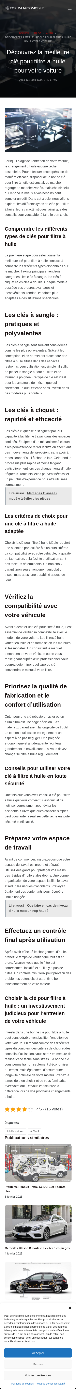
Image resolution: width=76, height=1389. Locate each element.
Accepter (38, 1353)
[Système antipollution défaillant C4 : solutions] (38, 1281)
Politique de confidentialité (50, 1383)
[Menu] (70, 8)
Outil (34, 1131)
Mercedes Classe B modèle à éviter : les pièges (37, 1248)
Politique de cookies (22, 1383)
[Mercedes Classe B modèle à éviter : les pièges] (38, 1224)
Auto (53, 80)
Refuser (38, 1364)
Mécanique (15, 1131)
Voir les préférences (38, 1375)
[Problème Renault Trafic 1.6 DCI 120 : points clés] (38, 1163)
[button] (70, 1308)
